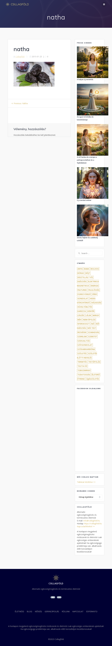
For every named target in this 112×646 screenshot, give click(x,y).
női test (92, 328)
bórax (80, 273)
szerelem (82, 336)
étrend (81, 379)
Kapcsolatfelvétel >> (86, 526)
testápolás (94, 362)
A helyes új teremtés (85, 79)
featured (82, 290)
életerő (96, 374)
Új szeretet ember (84, 200)
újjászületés (92, 379)
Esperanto (91, 611)
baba (86, 269)
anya (79, 269)
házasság (96, 302)
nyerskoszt (83, 324)
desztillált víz (85, 277)
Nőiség (38, 611)
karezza (81, 311)
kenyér (90, 311)
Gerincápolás (52, 611)
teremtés (82, 362)
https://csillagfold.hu (93, 523)
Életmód (19, 611)
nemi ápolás (89, 319)
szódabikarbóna (86, 349)
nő (92, 324)
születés (81, 353)
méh (79, 319)
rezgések (81, 332)
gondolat (82, 298)
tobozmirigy (84, 370)
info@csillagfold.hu (91, 520)
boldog (95, 269)
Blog (29, 611)
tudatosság (83, 374)
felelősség (93, 290)
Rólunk (66, 611)
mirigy (96, 315)
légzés (80, 315)
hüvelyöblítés (84, 307)
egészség (81, 281)
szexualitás (83, 341)
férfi (94, 294)
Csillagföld (19, 56)
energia (94, 286)
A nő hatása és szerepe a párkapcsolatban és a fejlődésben (87, 160)
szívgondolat (84, 345)
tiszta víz (82, 366)
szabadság (93, 332)
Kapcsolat (77, 611)
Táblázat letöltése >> (86, 482)
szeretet (92, 336)
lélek (88, 315)
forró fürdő (84, 294)
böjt (88, 273)
